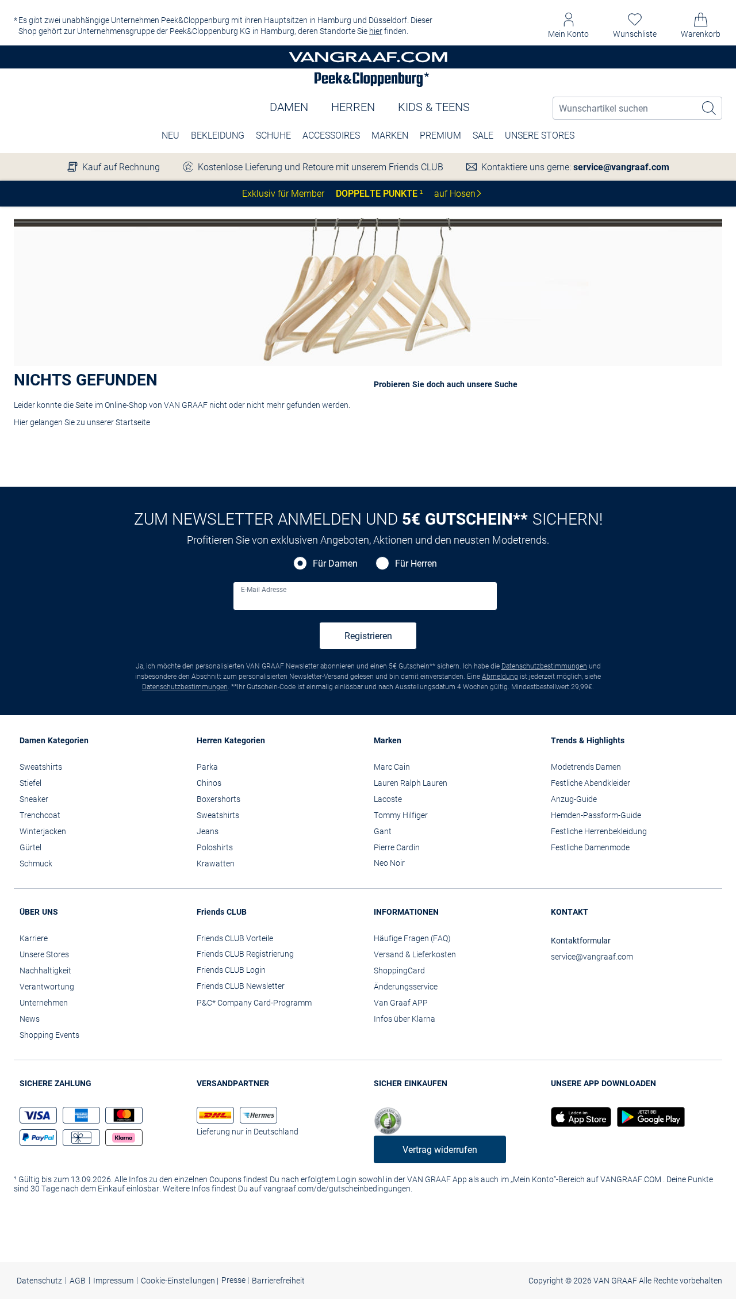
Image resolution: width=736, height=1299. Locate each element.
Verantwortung (47, 986)
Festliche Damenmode (590, 847)
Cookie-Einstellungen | (179, 1280)
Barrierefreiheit (278, 1280)
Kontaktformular (581, 940)
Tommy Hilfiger (401, 815)
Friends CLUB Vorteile (235, 938)
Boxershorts (218, 799)
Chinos (209, 783)
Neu (170, 135)
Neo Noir (389, 863)
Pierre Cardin (397, 847)
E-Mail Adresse (263, 590)
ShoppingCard (399, 970)
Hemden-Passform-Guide (596, 815)
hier (375, 31)
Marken (389, 135)
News (30, 1018)
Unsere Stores (539, 135)
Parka (207, 766)
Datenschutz (39, 1280)
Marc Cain (392, 766)
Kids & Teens (434, 107)
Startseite (133, 422)
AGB (78, 1280)
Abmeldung (500, 677)
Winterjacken (43, 831)
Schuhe (273, 135)
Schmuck (36, 863)
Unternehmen (44, 1002)
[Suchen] (709, 108)
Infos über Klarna (404, 1018)
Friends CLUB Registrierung (245, 953)
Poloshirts (215, 847)
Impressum (113, 1280)
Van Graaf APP (401, 1002)
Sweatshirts (41, 766)
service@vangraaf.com (621, 167)
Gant (383, 831)
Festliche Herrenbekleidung (599, 831)
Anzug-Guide (574, 799)
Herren (353, 107)
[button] (568, 26)
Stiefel (30, 783)
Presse (234, 1280)
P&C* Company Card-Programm (254, 1002)
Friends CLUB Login (231, 970)
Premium (440, 135)
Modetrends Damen (586, 766)
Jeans (207, 831)
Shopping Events (49, 1035)
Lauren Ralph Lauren (410, 783)
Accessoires (331, 135)
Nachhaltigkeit (45, 970)
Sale (483, 135)
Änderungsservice (406, 986)
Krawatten (216, 863)
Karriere (34, 938)
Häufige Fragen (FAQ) (412, 938)
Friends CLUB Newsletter (241, 986)
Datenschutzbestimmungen (544, 666)
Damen (289, 107)
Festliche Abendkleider (590, 783)
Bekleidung (217, 135)
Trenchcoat (40, 815)
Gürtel (30, 847)
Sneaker (34, 799)
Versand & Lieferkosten (415, 954)
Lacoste (388, 799)
